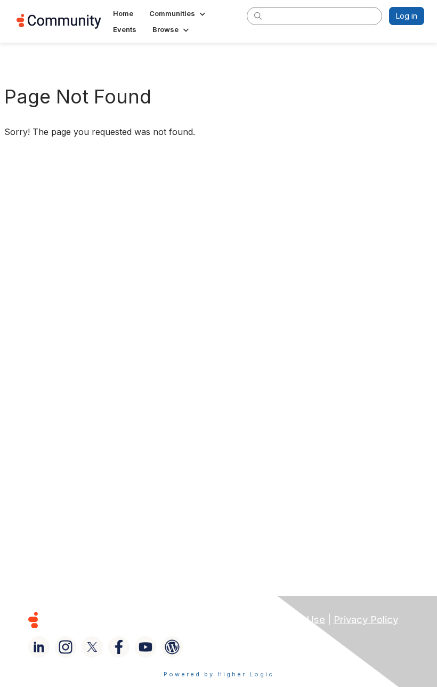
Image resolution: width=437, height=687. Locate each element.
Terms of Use (293, 619)
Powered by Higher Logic (219, 674)
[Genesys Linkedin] (39, 647)
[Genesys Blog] (172, 647)
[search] (258, 15)
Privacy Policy (366, 619)
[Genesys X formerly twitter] (92, 647)
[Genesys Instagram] (65, 647)
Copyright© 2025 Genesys (106, 619)
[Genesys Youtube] (145, 647)
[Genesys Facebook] (119, 647)
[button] (178, 13)
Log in (406, 15)
